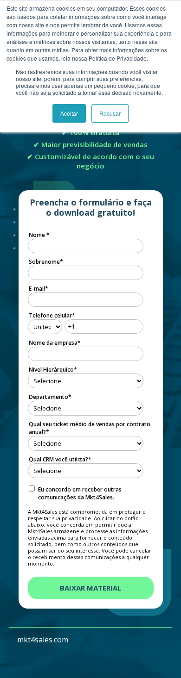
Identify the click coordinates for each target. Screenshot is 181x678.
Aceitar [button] (69, 113)
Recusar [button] (110, 113)
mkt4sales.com (42, 639)
